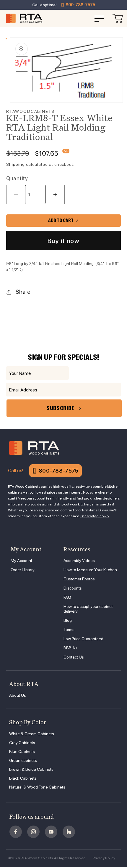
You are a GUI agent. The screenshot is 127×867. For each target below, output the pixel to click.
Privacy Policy (104, 858)
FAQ (67, 597)
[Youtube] (51, 832)
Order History (23, 569)
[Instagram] (33, 832)
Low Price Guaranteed (83, 638)
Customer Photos (79, 579)
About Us (17, 695)
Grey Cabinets (22, 742)
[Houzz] (69, 832)
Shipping (15, 164)
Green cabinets (23, 760)
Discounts (73, 588)
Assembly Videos (79, 560)
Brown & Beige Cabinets (31, 769)
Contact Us (74, 657)
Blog (68, 620)
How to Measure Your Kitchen (90, 569)
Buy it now (63, 241)
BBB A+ (71, 648)
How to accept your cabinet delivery (88, 609)
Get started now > (94, 516)
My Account (21, 560)
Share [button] (23, 291)
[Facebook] (15, 832)
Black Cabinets (23, 778)
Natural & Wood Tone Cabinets (37, 787)
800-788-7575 (80, 4)
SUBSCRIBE (60, 408)
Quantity (17, 178)
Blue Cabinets (22, 751)
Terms (69, 629)
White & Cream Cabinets (31, 733)
